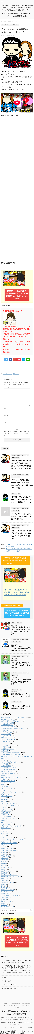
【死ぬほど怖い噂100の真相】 (10, 754)
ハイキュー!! (5, 815)
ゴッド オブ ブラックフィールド (11, 792)
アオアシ (4, 779)
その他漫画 (4, 764)
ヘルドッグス (5, 831)
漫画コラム (16, 374)
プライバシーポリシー (9, 984)
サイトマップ (6, 981)
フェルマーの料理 (6, 824)
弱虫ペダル (4, 858)
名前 (5, 408)
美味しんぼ (4, 893)
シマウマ (4, 801)
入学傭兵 (4, 846)
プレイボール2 (6, 830)
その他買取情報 (6, 766)
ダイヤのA (4, 807)
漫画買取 (4, 884)
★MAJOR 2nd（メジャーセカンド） (13, 728)
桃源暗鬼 (4, 873)
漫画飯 (3, 886)
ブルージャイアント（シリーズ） (11, 826)
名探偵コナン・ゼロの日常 (9, 850)
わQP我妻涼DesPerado (8, 773)
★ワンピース (5, 743)
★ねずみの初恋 (6, 734)
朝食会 (3, 869)
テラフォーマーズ (6, 809)
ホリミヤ (4, 835)
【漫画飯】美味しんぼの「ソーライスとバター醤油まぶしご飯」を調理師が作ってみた (21, 499)
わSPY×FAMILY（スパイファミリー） (13, 777)
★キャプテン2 (6, 741)
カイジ (3, 784)
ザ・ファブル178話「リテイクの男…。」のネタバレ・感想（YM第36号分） (21, 516)
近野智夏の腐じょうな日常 (9, 895)
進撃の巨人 (4, 897)
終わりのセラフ (6, 892)
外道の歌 (4, 854)
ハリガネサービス (6, 816)
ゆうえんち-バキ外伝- (8, 771)
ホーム (5, 1003)
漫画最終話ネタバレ (7, 882)
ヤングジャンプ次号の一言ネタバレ (12, 839)
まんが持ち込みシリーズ (9, 768)
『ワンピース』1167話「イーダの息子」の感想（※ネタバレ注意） (21, 665)
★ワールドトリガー (7, 745)
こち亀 (3, 760)
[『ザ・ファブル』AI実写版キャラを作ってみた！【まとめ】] (23, 359)
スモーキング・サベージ (9, 805)
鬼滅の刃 (4, 905)
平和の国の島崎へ (6, 856)
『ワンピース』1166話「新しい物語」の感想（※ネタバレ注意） (21, 682)
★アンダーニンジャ (7, 737)
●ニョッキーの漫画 (7, 723)
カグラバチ (4, 786)
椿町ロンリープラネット (9, 875)
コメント (6, 387)
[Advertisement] (17, 189)
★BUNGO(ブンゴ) (7, 725)
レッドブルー (5, 841)
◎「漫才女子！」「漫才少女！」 (11, 721)
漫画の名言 (4, 878)
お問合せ (5, 977)
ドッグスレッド (6, 811)
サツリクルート (6, 800)
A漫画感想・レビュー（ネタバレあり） (13, 717)
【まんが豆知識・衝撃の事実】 (11, 753)
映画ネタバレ (5, 867)
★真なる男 (4, 751)
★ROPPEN (4, 730)
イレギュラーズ (6, 783)
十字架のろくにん (6, 848)
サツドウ (4, 798)
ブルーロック (5, 828)
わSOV (3, 775)
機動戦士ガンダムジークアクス (11, 877)
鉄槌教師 (4, 899)
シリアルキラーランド (8, 803)
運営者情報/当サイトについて (11, 988)
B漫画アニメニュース (8, 719)
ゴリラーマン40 (6, 794)
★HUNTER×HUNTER (8, 727)
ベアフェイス (5, 833)
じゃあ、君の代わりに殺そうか (11, 762)
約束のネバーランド (7, 890)
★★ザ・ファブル (7, 374)
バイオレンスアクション (9, 818)
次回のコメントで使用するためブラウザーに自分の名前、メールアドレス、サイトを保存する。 (17, 434)
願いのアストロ (6, 901)
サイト (6, 422)
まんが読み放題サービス (9, 769)
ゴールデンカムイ (6, 796)
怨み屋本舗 (4, 860)
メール (6, 415)
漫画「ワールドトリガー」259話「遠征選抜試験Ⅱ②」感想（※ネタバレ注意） (21, 648)
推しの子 (4, 865)
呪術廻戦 (4, 852)
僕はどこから (5, 845)
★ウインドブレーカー (8, 739)
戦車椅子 (4, 863)
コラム (3, 790)
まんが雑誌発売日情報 (14, 1003)
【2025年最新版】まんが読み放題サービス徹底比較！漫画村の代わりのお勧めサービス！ (17, 612)
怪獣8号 (3, 862)
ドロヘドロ (4, 813)
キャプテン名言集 (6, 788)
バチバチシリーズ (6, 822)
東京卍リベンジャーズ (8, 871)
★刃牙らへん (5, 747)
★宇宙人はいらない (7, 749)
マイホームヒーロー (7, 837)
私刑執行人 (4, 888)
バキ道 (3, 820)
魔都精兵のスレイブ (7, 907)
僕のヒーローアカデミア (9, 843)
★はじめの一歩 (6, 736)
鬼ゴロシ (4, 903)
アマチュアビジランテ (8, 781)
